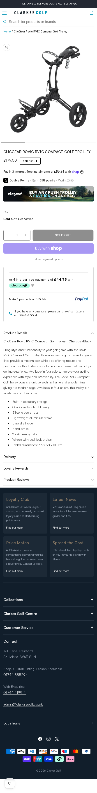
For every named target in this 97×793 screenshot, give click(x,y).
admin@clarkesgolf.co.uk (23, 704)
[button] (4, 13)
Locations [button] (11, 723)
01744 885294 (15, 674)
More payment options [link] (48, 259)
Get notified (18, 219)
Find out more (14, 527)
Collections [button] (13, 599)
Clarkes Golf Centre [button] (20, 613)
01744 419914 (27, 315)
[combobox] (48, 21)
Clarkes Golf (54, 770)
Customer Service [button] (18, 627)
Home (7, 31)
